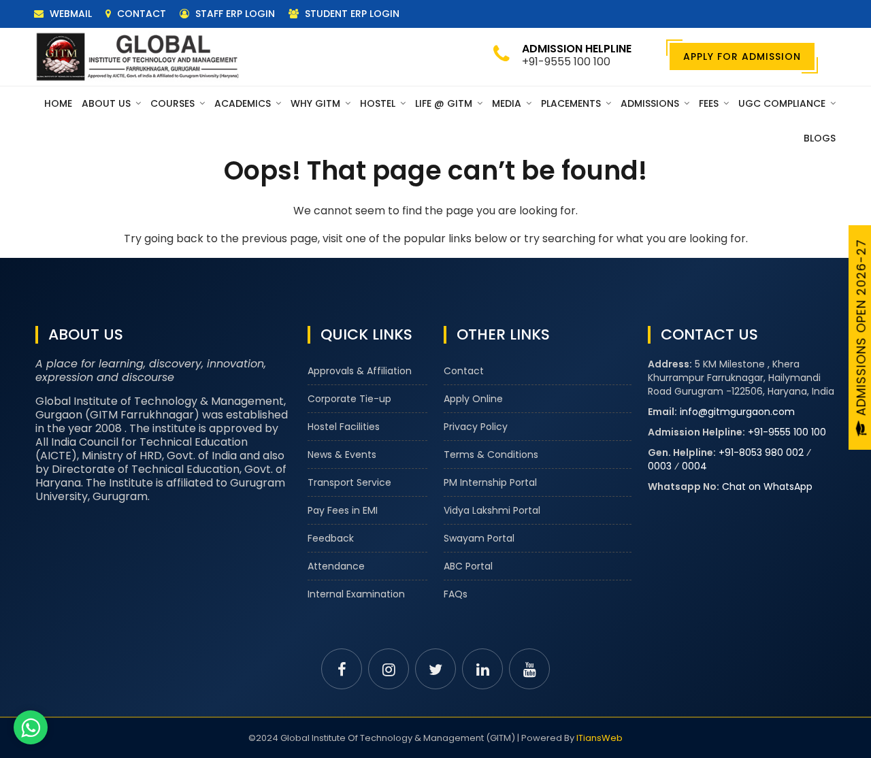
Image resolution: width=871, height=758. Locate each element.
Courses (173, 103)
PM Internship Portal (490, 482)
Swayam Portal (479, 538)
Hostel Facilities (344, 426)
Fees (710, 103)
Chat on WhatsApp (767, 486)
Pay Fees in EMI (343, 510)
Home (58, 103)
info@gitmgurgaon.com (737, 411)
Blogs (820, 138)
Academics (244, 103)
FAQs (455, 594)
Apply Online (473, 399)
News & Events (342, 454)
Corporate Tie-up (349, 399)
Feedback (331, 538)
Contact (140, 13)
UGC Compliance (783, 103)
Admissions (651, 103)
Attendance (336, 566)
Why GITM (317, 103)
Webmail (69, 13)
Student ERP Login (350, 13)
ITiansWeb (599, 737)
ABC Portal (468, 566)
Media (508, 103)
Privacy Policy (476, 426)
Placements (572, 103)
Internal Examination (356, 594)
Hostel (379, 103)
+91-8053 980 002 (761, 452)
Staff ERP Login (234, 13)
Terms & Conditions (491, 454)
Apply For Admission (742, 56)
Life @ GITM (445, 103)
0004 (694, 466)
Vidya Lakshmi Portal (492, 510)
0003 (660, 466)
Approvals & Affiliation (360, 371)
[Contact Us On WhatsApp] (31, 727)
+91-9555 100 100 (787, 432)
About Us (107, 103)
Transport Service (349, 482)
